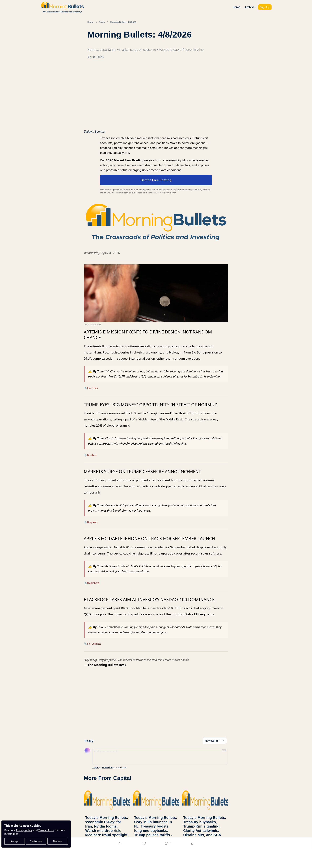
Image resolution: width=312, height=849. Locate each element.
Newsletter (171, 192)
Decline (57, 841)
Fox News (92, 388)
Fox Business (94, 643)
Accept (14, 841)
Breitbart (92, 455)
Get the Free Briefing (156, 180)
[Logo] (62, 7)
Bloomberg (93, 582)
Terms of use (46, 830)
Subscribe (107, 767)
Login (95, 767)
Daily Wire (92, 522)
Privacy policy (24, 830)
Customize (36, 841)
